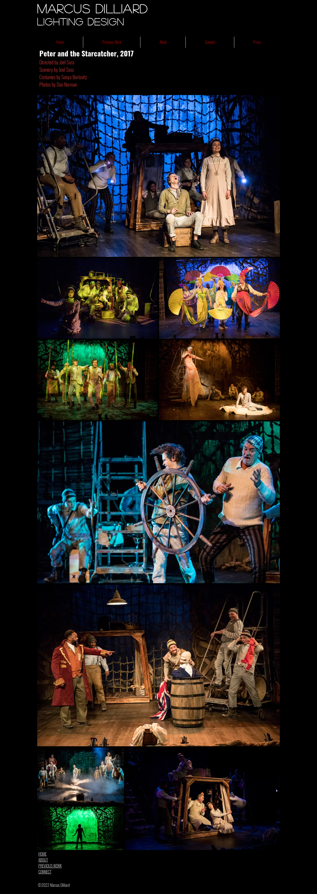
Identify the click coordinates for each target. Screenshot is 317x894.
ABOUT (43, 860)
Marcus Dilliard (92, 8)
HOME (42, 854)
